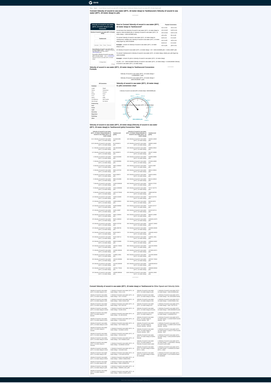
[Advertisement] (135, 19)
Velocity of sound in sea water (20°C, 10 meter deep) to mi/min (146, 295)
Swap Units (103, 62)
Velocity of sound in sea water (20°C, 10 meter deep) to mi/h (98, 300)
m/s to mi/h (164, 40)
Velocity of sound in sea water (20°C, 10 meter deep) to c (145, 313)
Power (104, 93)
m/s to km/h (164, 30)
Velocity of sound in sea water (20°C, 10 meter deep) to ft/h (98, 353)
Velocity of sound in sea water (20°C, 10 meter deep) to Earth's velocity (146, 336)
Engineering (95, 103)
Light (93, 109)
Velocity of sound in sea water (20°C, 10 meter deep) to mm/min (98, 344)
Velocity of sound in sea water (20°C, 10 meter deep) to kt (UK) (146, 309)
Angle (104, 97)
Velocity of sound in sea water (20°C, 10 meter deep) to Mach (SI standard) (145, 354)
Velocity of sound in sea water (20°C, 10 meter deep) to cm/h (98, 323)
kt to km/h (173, 38)
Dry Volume (105, 101)
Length (93, 88)
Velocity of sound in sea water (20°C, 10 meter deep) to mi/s (145, 300)
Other (93, 118)
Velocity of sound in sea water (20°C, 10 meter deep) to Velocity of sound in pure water (145, 342)
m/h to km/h (164, 32)
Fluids (93, 107)
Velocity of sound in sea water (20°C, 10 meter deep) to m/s (98, 291)
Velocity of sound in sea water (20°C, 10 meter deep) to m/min (99, 309)
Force (93, 95)
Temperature (105, 90)
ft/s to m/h (173, 35)
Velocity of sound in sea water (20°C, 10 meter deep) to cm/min (98, 329)
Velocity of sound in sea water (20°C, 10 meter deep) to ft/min (99, 358)
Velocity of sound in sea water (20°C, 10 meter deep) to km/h (98, 295)
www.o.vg (148, 380)
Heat (93, 105)
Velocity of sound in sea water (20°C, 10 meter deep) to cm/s (98, 334)
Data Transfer (106, 99)
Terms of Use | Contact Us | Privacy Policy (129, 380)
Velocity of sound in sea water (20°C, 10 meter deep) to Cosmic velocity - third (145, 330)
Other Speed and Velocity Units (166, 286)
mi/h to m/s (174, 40)
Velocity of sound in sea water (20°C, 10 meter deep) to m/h (98, 304)
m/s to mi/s (164, 27)
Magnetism (94, 114)
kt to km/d (173, 43)
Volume (93, 90)
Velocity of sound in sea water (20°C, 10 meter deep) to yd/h (98, 366)
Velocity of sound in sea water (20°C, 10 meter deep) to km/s (98, 319)
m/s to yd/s (164, 45)
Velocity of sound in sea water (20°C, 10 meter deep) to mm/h (99, 338)
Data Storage (94, 101)
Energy (93, 93)
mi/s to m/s (174, 27)
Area (93, 92)
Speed (93, 97)
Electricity (94, 112)
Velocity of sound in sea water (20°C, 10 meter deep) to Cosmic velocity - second (145, 324)
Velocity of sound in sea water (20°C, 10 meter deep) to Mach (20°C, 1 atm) (145, 348)
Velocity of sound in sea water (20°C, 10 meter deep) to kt (145, 304)
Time (104, 95)
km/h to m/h (174, 32)
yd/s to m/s (174, 45)
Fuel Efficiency (95, 99)
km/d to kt (164, 43)
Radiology (94, 116)
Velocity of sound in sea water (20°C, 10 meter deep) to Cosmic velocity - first (145, 319)
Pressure (105, 92)
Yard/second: (102, 38)
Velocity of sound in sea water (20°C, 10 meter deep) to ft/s (98, 362)
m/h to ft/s (164, 35)
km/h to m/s (174, 30)
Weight (104, 88)
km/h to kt (164, 38)
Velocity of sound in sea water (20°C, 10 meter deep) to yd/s (145, 291)
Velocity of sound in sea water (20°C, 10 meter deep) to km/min (98, 314)
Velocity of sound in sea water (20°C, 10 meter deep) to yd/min (98, 372)
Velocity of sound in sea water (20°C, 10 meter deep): (103, 33)
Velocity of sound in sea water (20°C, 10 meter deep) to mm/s (99, 349)
